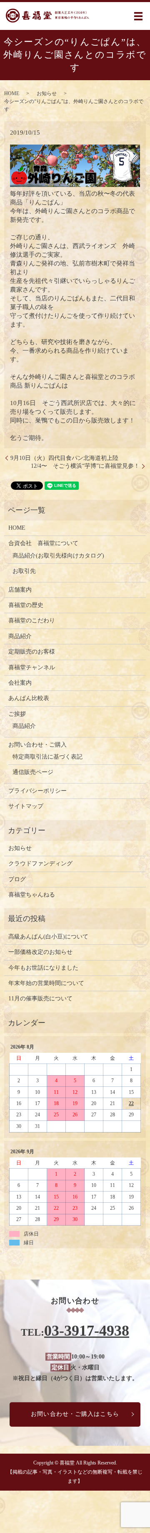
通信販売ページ (32, 772)
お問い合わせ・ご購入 (37, 745)
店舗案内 (20, 590)
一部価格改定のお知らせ (40, 952)
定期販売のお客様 (31, 652)
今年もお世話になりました (43, 968)
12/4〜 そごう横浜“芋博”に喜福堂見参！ (85, 466)
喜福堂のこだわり (31, 620)
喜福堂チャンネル (31, 667)
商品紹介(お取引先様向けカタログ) (58, 556)
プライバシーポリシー (37, 791)
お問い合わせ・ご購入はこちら (75, 1414)
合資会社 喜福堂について (43, 543)
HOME (11, 93)
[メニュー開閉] (138, 16)
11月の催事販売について (40, 998)
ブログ (17, 879)
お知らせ (47, 93)
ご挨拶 (17, 714)
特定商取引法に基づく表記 (47, 757)
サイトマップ (25, 806)
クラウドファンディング (40, 863)
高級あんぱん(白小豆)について (48, 937)
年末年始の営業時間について (46, 983)
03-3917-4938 (86, 1330)
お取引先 (24, 571)
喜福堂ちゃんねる (31, 895)
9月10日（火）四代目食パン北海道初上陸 (64, 458)
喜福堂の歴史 (25, 605)
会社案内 (20, 683)
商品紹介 (20, 636)
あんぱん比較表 (28, 698)
